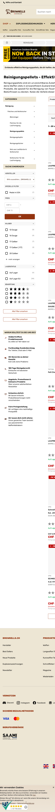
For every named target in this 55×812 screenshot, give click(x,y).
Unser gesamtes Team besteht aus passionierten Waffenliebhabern (20, 422)
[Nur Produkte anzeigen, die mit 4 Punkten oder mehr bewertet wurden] (20, 289)
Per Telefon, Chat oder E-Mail (19, 350)
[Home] (6, 43)
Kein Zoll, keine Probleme (18, 362)
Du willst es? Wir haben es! (18, 342)
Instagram (25, 703)
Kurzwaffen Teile (28, 30)
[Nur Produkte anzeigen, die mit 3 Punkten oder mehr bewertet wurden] (20, 293)
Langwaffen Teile (15, 30)
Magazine (47, 670)
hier (34, 795)
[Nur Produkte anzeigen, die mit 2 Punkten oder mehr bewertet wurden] (20, 297)
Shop (5, 23)
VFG (49, 163)
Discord (10, 703)
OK (19, 216)
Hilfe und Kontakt (13, 2)
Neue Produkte (9, 658)
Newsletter (7, 670)
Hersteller (7, 645)
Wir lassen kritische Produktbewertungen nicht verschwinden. (19, 397)
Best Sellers (8, 651)
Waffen (5, 30)
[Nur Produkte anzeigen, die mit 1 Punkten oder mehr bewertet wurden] (20, 301)
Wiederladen (48, 676)
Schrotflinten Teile (42, 30)
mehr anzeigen (14, 259)
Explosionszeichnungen (29, 23)
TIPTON (51, 369)
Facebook (41, 703)
